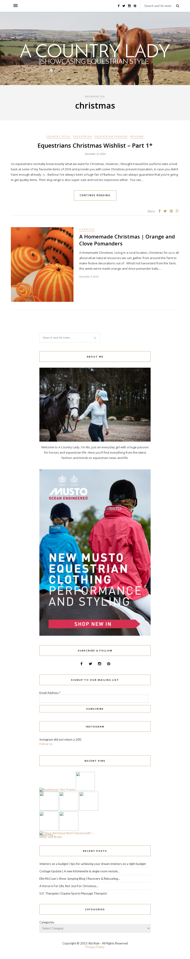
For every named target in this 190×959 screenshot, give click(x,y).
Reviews (137, 136)
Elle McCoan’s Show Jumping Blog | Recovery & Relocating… (79, 878)
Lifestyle (87, 229)
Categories (46, 922)
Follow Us (46, 744)
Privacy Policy (95, 947)
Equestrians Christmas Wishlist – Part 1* (95, 145)
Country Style (58, 136)
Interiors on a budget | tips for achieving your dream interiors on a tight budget (92, 864)
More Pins (46, 835)
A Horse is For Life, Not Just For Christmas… (68, 886)
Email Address (49, 693)
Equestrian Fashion (111, 136)
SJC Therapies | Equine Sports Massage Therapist (73, 893)
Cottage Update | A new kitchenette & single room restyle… (79, 871)
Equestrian (82, 136)
